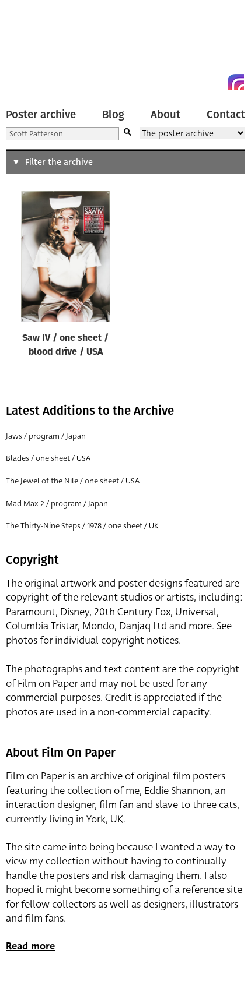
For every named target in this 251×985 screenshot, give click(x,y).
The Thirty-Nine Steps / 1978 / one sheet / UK (82, 525)
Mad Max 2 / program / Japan (57, 503)
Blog (113, 114)
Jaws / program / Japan (46, 436)
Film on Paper (32, 48)
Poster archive (41, 114)
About (165, 114)
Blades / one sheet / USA (48, 458)
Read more (30, 946)
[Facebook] (215, 82)
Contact (226, 114)
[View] (65, 259)
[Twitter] (194, 82)
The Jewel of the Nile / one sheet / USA (73, 480)
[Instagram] (236, 82)
